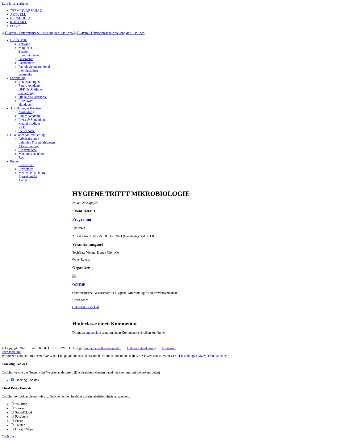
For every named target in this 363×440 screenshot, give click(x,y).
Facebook (21, 416)
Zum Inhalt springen (15, 3)
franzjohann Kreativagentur (102, 348)
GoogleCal (91, 307)
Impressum (169, 348)
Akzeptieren (206, 356)
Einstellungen (188, 356)
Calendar (78, 307)
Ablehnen (221, 356)
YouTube (20, 404)
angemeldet (93, 332)
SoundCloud (23, 412)
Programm (81, 219)
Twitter (19, 425)
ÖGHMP (78, 284)
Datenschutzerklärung (141, 348)
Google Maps (23, 429)
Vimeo (19, 408)
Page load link (11, 352)
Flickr (18, 421)
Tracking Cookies (26, 380)
